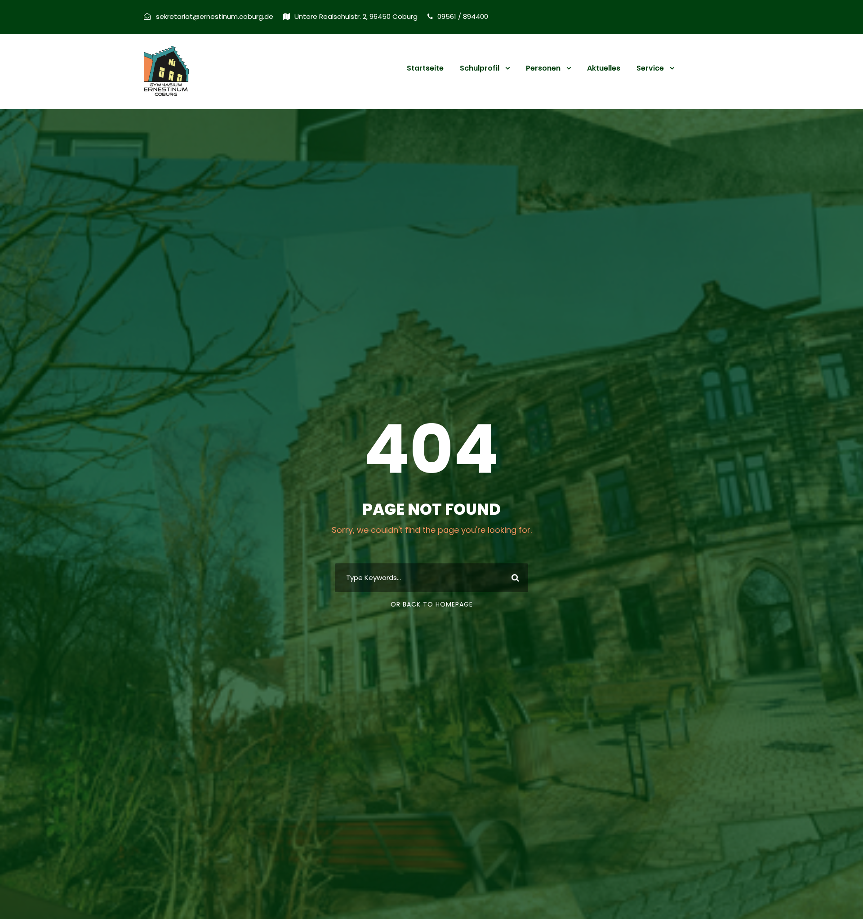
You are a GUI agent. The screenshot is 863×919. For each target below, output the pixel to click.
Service (650, 68)
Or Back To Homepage (432, 604)
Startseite (425, 68)
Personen (543, 68)
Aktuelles (603, 68)
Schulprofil (479, 68)
